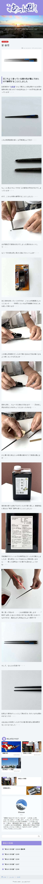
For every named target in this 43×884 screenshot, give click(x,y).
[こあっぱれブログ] (21, 13)
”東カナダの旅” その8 (11, 859)
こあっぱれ (5, 41)
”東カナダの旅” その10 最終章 (14, 849)
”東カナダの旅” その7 (11, 864)
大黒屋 (12, 87)
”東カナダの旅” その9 (11, 854)
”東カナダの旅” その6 (11, 869)
